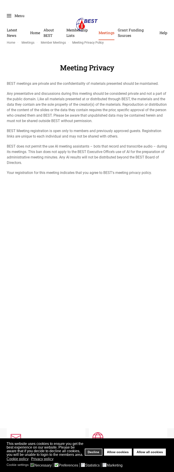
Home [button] (35, 32)
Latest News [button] (12, 33)
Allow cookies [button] (118, 452)
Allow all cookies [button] (150, 452)
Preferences (68, 465)
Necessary (43, 465)
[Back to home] (87, 24)
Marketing (115, 465)
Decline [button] (93, 452)
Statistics (92, 465)
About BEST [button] (49, 33)
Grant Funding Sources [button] (131, 33)
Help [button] (163, 32)
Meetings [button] (106, 32)
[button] (15, 16)
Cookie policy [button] (18, 459)
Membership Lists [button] (77, 33)
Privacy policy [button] (42, 459)
